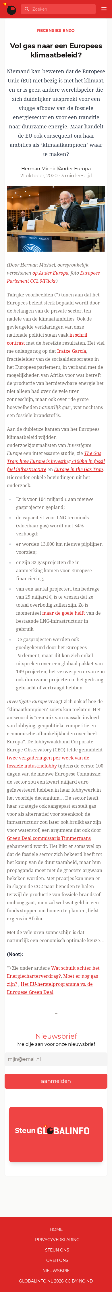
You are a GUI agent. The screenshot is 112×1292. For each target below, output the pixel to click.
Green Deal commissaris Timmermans (49, 838)
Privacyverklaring (57, 1239)
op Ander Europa (50, 273)
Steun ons (57, 1250)
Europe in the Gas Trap (78, 469)
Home (56, 1229)
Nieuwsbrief (57, 1270)
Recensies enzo (56, 30)
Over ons (57, 1260)
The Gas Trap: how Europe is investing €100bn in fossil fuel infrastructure (56, 461)
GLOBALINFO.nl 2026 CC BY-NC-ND (56, 1281)
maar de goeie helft (63, 613)
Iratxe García (71, 351)
